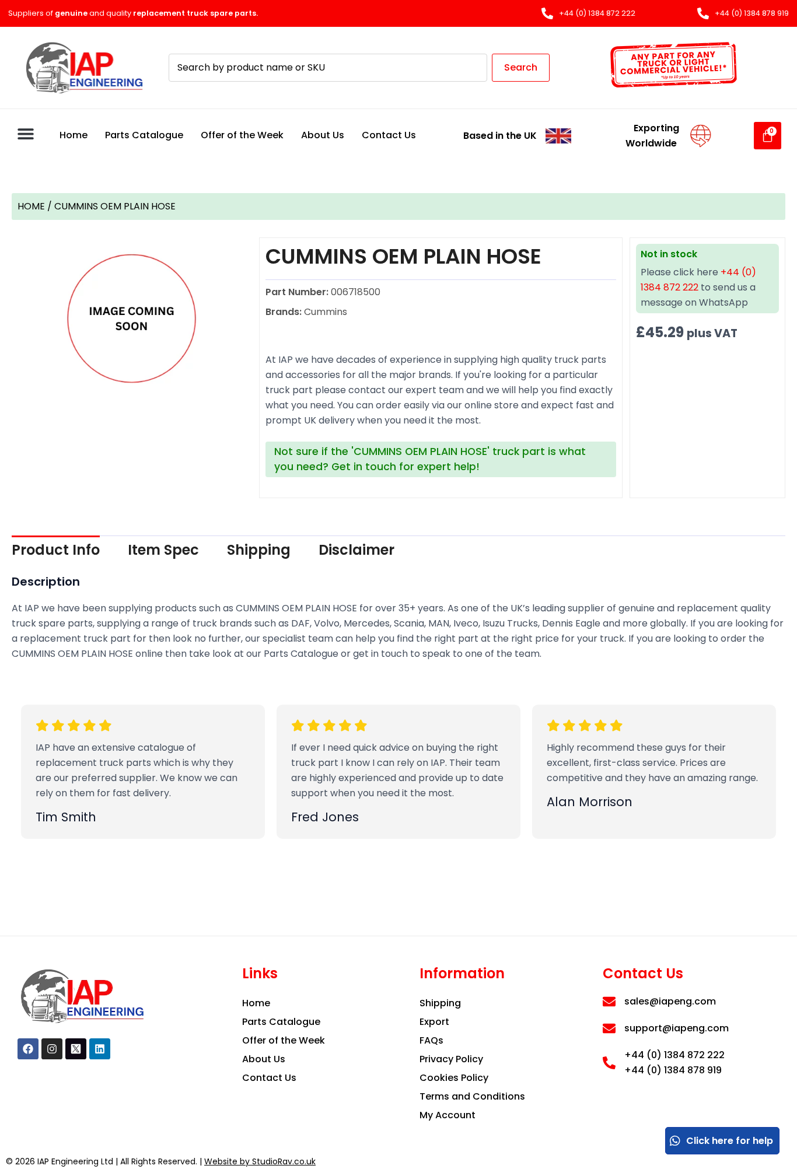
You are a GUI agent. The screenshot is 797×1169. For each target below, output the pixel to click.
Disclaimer (356, 549)
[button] (25, 134)
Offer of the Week (242, 135)
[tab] (56, 550)
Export (434, 1021)
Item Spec (163, 549)
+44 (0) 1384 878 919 (673, 1070)
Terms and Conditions (472, 1096)
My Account (448, 1115)
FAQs (431, 1040)
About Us (322, 135)
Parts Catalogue (144, 135)
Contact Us (389, 135)
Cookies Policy (454, 1077)
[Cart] (767, 135)
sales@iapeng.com (670, 1001)
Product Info (56, 549)
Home (74, 135)
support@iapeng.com (676, 1028)
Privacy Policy (451, 1059)
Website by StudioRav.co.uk (260, 1161)
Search (520, 67)
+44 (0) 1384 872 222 (674, 1055)
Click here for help (729, 1140)
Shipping (259, 549)
